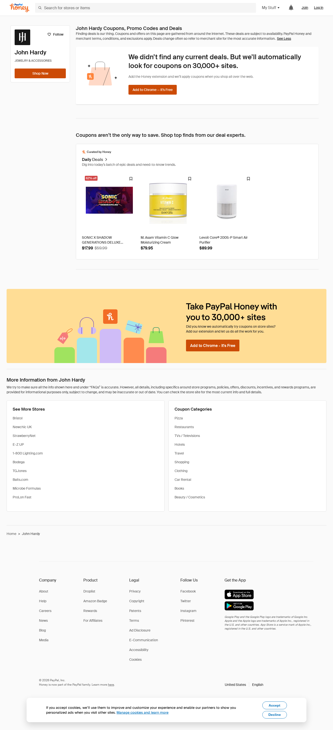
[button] (244, 684)
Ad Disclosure (139, 630)
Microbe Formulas (27, 488)
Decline (274, 715)
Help (42, 601)
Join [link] (305, 7)
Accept (274, 705)
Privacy (135, 591)
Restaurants (184, 427)
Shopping (182, 462)
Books (179, 488)
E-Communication (143, 640)
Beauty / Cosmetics (190, 497)
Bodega (19, 462)
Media (44, 640)
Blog (42, 630)
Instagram (188, 611)
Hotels (180, 444)
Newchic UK (22, 427)
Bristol (17, 418)
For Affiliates (92, 620)
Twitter (185, 601)
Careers (45, 611)
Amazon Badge (95, 601)
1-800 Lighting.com (28, 453)
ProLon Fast (22, 497)
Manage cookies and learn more (142, 712)
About (43, 591)
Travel (179, 453)
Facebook (188, 591)
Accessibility (138, 650)
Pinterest (187, 620)
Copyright (136, 601)
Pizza (179, 418)
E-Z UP (18, 444)
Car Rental (183, 479)
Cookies (135, 659)
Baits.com (20, 479)
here (111, 685)
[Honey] (19, 8)
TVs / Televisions (187, 436)
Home (11, 534)
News (43, 620)
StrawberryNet (24, 436)
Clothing (181, 471)
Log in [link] (318, 7)
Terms (134, 620)
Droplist (89, 591)
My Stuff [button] (269, 7)
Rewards (90, 611)
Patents (135, 611)
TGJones (20, 471)
